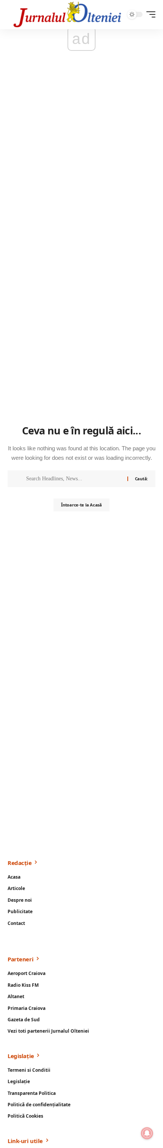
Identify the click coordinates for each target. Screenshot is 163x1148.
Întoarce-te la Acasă (81, 505)
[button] (149, 14)
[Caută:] (73, 478)
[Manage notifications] (147, 1133)
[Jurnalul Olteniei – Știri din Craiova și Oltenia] (67, 14)
